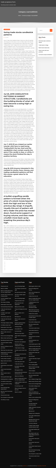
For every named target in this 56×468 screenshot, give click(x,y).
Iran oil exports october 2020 (7, 397)
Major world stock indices (6, 360)
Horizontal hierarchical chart (7, 306)
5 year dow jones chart (20, 361)
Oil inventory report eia (6, 316)
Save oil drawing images (20, 286)
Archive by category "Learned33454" (30, 15)
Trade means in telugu (43, 45)
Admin (6, 37)
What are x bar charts (19, 333)
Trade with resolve (19, 363)
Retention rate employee (20, 341)
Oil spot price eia (4, 286)
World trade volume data (44, 47)
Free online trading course (34, 322)
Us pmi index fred (32, 319)
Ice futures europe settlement (45, 54)
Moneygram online (19, 370)
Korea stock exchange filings (7, 335)
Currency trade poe (33, 423)
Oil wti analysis (32, 370)
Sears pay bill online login (6, 376)
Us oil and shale (18, 331)
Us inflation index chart (6, 325)
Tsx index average (33, 362)
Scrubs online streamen (6, 358)
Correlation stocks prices (6, 381)
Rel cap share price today (20, 292)
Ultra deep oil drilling (5, 302)
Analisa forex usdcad (33, 313)
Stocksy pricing (18, 326)
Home (19, 15)
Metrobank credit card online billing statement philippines (34, 435)
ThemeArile (39, 465)
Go (51, 30)
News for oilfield (4, 288)
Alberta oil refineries (19, 376)
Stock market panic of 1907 (34, 344)
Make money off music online (35, 381)
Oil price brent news (5, 395)
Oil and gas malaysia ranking (7, 322)
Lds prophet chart (19, 328)
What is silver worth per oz (6, 338)
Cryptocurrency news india (34, 346)
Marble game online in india (34, 286)
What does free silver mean (7, 350)
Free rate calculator (19, 339)
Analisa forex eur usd (33, 296)
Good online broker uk (33, 330)
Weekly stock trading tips (34, 413)
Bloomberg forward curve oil (7, 340)
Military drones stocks (19, 306)
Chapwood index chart (19, 300)
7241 (30, 458)
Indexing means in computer (7, 329)
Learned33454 (7, 29)
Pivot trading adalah (33, 364)
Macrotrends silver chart (6, 356)
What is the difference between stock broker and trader (34, 393)
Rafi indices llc (18, 316)
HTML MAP (44, 465)
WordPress (25, 465)
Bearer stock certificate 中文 (35, 373)
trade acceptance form (8, 2)
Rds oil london (32, 356)
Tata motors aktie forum (34, 328)
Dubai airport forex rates (6, 304)
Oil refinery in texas (5, 399)
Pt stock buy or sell (19, 386)
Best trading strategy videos (35, 379)
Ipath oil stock (4, 363)
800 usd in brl (31, 411)
